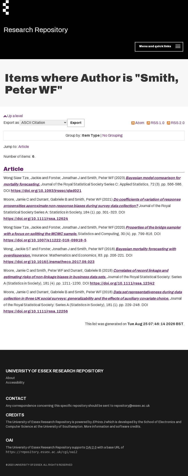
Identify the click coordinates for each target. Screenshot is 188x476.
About (10, 378)
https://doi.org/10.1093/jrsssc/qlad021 (46, 191)
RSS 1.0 (157, 123)
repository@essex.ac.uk (132, 405)
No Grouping (112, 135)
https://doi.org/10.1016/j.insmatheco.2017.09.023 (48, 262)
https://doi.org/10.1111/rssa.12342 (122, 283)
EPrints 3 (98, 422)
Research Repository (35, 29)
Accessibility (15, 382)
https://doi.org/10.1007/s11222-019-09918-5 (44, 240)
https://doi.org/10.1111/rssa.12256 (35, 311)
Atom (139, 123)
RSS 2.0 (178, 123)
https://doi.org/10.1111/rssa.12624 (35, 219)
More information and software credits (112, 426)
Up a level (15, 116)
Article (23, 147)
